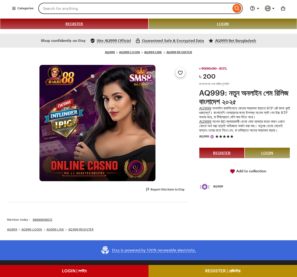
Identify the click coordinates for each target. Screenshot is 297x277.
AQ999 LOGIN (129, 52)
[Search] (237, 8)
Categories (25, 8)
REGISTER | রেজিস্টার (222, 270)
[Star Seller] (212, 136)
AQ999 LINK (153, 52)
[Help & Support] (254, 8)
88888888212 (42, 219)
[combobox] (134, 8)
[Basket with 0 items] (283, 8)
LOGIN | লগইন (74, 270)
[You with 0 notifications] (270, 8)
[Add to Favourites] (180, 72)
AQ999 (110, 52)
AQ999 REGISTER (179, 52)
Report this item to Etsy (167, 189)
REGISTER (74, 24)
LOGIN (223, 24)
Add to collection (250, 171)
